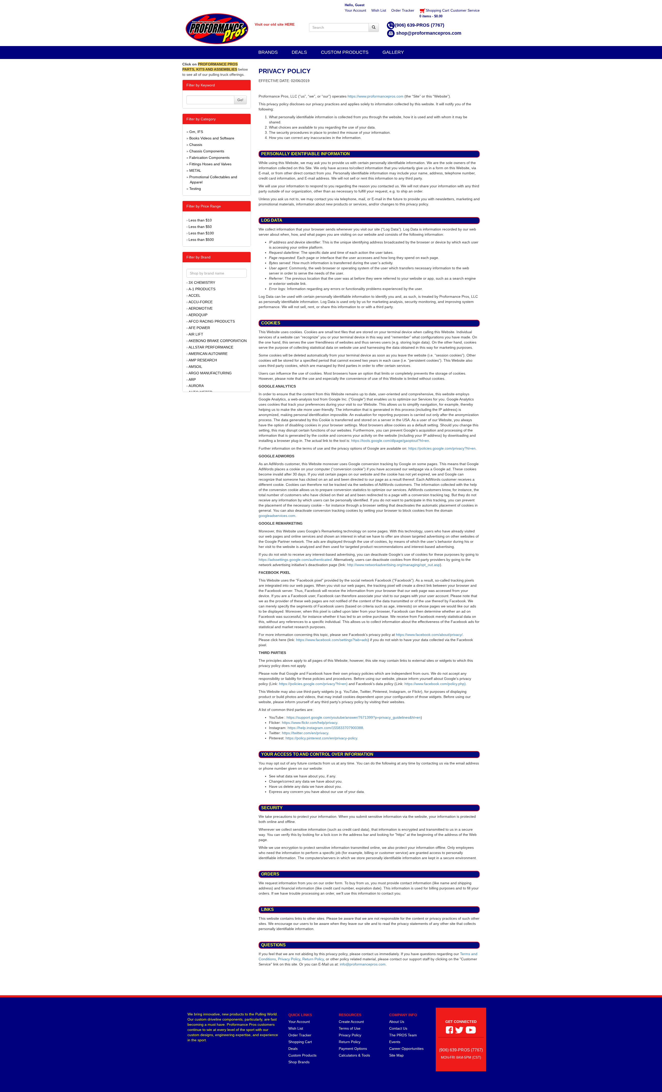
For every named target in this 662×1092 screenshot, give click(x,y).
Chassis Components (206, 151)
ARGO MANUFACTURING (210, 373)
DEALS (299, 52)
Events (394, 1042)
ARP (192, 379)
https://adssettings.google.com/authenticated (295, 560)
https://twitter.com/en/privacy (305, 733)
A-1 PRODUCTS (202, 289)
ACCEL (194, 295)
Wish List (295, 1028)
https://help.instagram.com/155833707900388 (325, 728)
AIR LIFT (196, 334)
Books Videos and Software (211, 138)
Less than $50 (200, 227)
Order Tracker (299, 1035)
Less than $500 (201, 239)
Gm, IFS (196, 132)
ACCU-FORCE (201, 302)
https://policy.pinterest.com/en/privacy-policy (321, 738)
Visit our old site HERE (275, 24)
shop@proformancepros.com (428, 33)
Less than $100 (201, 233)
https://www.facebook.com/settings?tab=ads (332, 640)
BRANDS (268, 52)
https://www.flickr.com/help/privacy (309, 722)
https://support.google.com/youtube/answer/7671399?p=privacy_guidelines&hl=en (354, 717)
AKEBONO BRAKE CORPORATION (218, 341)
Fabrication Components (209, 157)
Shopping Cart (300, 1042)
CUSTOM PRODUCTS (344, 52)
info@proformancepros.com (363, 964)
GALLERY (393, 52)
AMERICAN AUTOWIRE (208, 354)
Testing (195, 189)
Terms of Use (349, 1028)
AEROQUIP (198, 315)
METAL (195, 170)
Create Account (351, 1022)
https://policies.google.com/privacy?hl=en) (313, 684)
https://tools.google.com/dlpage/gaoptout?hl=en (390, 441)
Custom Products (302, 1055)
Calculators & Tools (354, 1055)
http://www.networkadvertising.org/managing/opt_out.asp (393, 565)
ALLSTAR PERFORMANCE (211, 347)
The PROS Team (403, 1035)
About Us (396, 1022)
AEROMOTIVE (201, 308)
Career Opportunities (406, 1048)
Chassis (195, 145)
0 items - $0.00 (430, 16)
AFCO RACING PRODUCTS (212, 321)
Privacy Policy (289, 959)
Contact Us (398, 1028)
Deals (293, 1048)
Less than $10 (200, 220)
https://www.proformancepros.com (375, 96)
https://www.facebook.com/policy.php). (435, 684)
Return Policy (313, 959)
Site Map (396, 1055)
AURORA (196, 386)
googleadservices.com (277, 516)
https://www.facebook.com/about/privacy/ (429, 635)
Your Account (299, 1022)
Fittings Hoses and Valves (210, 164)
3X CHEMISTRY (202, 282)
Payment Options (353, 1048)
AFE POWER (199, 328)
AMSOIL (195, 367)
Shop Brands (299, 1062)
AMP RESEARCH (203, 360)
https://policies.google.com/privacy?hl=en (442, 448)
